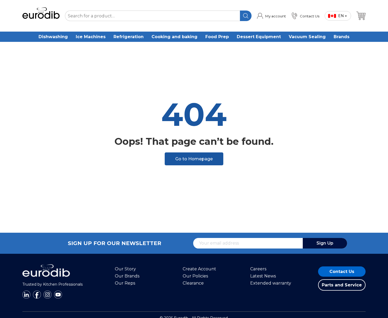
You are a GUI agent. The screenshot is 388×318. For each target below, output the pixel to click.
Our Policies (195, 276)
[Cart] (361, 16)
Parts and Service (342, 284)
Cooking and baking (174, 36)
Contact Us (341, 271)
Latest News (263, 276)
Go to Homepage (194, 158)
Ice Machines (91, 36)
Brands (341, 36)
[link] (271, 16)
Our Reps (125, 283)
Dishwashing (53, 36)
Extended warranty (270, 283)
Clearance (193, 283)
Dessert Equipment (259, 36)
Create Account (199, 268)
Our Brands (127, 276)
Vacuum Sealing (307, 36)
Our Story (125, 268)
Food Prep (217, 36)
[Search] (246, 16)
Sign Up (324, 243)
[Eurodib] (46, 279)
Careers (258, 268)
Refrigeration (128, 36)
